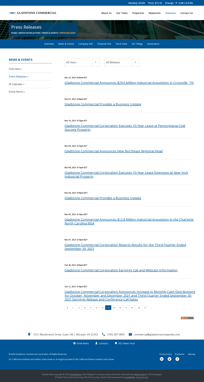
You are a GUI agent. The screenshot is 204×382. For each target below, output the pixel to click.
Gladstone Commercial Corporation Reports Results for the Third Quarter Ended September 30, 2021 (125, 247)
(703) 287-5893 (116, 334)
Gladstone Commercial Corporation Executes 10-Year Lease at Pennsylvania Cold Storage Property (125, 128)
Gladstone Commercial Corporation (32, 354)
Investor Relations (29, 33)
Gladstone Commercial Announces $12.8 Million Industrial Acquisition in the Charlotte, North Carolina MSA (129, 221)
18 (132, 307)
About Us (106, 13)
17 (126, 307)
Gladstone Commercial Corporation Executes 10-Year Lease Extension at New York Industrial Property (126, 174)
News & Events (50, 33)
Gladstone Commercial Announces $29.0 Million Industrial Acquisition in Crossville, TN (129, 83)
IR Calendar (15, 84)
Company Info (85, 43)
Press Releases (68, 33)
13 (102, 307)
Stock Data (121, 43)
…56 (138, 307)
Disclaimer (180, 354)
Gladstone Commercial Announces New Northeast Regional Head (114, 151)
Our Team (122, 13)
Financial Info (104, 43)
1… (73, 307)
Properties (138, 13)
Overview (49, 43)
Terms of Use (142, 377)
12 (96, 307)
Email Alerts (16, 91)
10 (85, 307)
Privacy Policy (166, 354)
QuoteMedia (75, 374)
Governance (153, 43)
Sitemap (191, 354)
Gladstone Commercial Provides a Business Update (103, 104)
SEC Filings (137, 43)
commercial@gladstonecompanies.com (157, 334)
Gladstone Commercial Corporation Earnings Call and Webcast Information (121, 270)
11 (90, 307)
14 (108, 307)
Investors (170, 13)
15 (114, 307)
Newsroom (155, 13)
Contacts (103, 343)
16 (120, 307)
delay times (140, 374)
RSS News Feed (126, 343)
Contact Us (186, 13)
